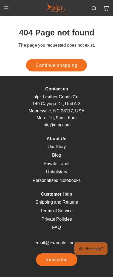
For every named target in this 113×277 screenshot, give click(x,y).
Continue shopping (56, 65)
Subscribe (57, 259)
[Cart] (106, 8)
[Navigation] (6, 8)
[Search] (94, 8)
